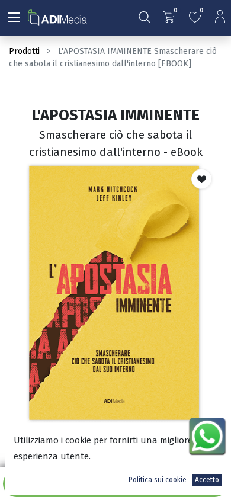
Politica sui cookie (158, 480)
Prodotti (24, 51)
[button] (201, 179)
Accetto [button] (207, 480)
